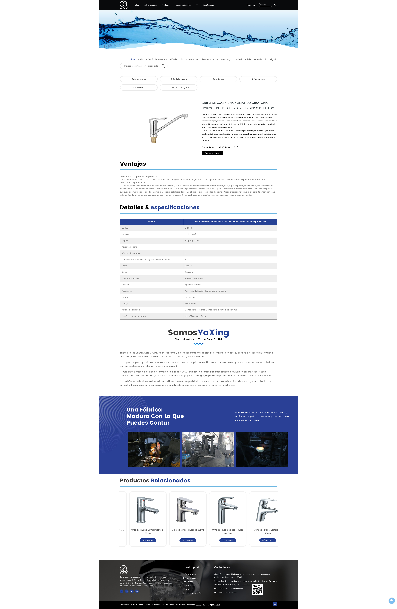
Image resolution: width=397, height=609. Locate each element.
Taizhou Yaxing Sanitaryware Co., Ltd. (153, 605)
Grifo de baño (139, 87)
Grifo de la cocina (158, 59)
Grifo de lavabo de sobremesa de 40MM (188, 531)
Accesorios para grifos (178, 87)
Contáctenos (208, 5)
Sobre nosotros (150, 5)
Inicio (137, 5)
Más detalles (149, 540)
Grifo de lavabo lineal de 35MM (149, 530)
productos (166, 5)
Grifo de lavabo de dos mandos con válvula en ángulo (268, 531)
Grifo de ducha (258, 79)
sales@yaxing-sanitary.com (265, 581)
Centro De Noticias (183, 5)
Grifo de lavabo (139, 79)
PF (197, 5)
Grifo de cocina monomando (183, 59)
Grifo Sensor (218, 79)
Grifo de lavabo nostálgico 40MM (228, 531)
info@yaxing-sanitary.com (241, 581)
